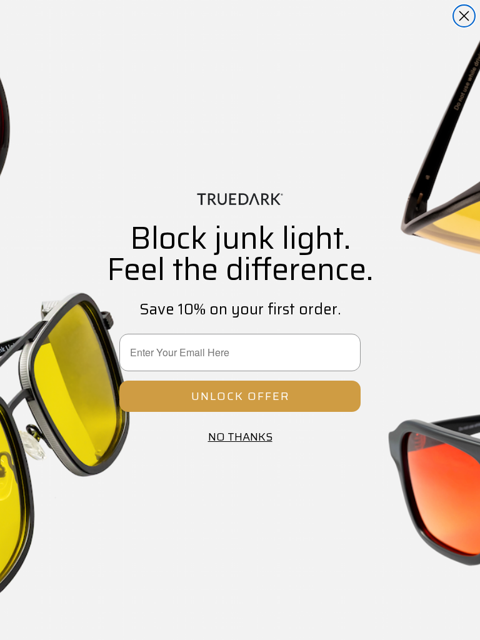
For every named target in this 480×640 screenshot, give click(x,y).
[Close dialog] (464, 16)
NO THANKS (240, 437)
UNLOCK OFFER (240, 396)
